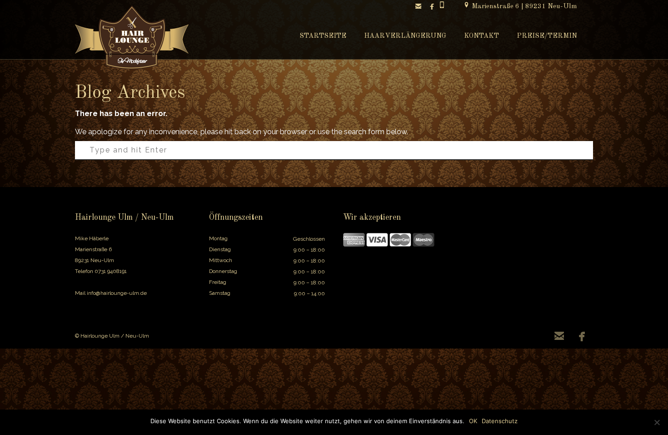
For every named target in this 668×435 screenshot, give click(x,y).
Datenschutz (500, 421)
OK (473, 421)
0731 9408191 (111, 271)
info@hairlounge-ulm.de (117, 293)
